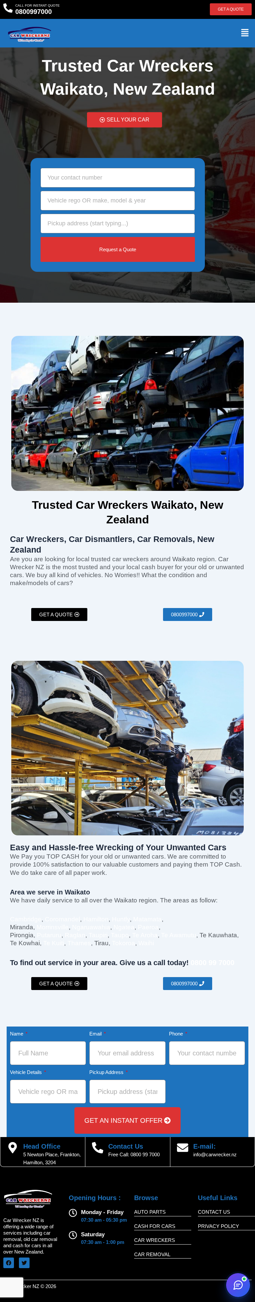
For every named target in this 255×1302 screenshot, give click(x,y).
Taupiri (98, 935)
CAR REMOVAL (152, 1254)
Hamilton (96, 919)
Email (96, 1033)
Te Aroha (145, 935)
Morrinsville (53, 927)
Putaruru (49, 935)
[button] (245, 33)
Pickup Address (107, 1072)
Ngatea (124, 927)
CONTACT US (214, 1212)
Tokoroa (123, 943)
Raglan (75, 935)
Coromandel (62, 919)
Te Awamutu (178, 935)
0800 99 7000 (145, 1154)
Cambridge (26, 919)
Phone (176, 1033)
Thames (79, 943)
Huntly (121, 919)
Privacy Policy (218, 1226)
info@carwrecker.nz (215, 1154)
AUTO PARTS (150, 1212)
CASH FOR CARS (154, 1226)
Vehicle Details (26, 1072)
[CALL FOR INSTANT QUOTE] (8, 8)
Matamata (147, 919)
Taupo (120, 935)
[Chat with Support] (238, 1285)
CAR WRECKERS (154, 1240)
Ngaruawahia (91, 927)
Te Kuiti (53, 943)
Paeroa (148, 927)
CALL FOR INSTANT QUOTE (37, 5)
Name (17, 1033)
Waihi (146, 943)
